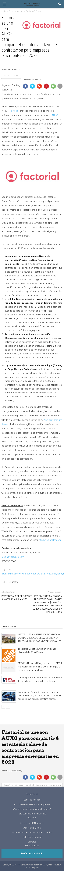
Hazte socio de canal (32, 837)
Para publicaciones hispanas (32, 814)
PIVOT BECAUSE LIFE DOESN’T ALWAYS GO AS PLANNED (16, 598)
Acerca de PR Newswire (32, 823)
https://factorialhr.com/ (50, 540)
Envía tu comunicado (32, 853)
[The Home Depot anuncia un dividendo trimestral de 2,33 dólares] (8, 655)
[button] (60, 4)
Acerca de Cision (32, 828)
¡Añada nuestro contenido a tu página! (32, 809)
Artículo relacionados (13, 622)
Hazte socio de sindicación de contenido (32, 832)
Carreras (32, 842)
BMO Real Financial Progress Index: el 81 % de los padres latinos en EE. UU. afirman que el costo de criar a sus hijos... (40, 666)
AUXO (55, 115)
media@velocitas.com (12, 557)
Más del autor (9, 626)
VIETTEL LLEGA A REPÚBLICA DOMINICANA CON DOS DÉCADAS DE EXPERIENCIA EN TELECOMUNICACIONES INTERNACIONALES (39, 638)
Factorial (14, 111)
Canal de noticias (32, 800)
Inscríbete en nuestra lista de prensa (32, 804)
